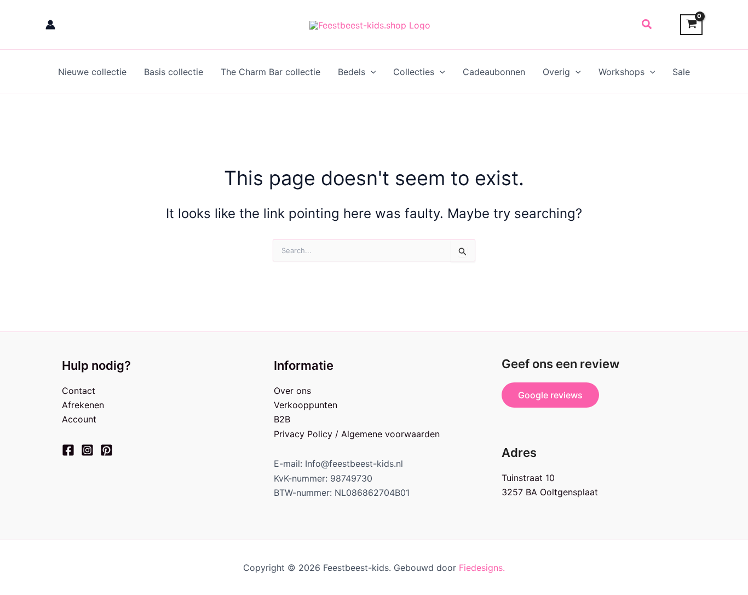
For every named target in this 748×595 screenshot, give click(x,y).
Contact (78, 390)
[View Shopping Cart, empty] (691, 25)
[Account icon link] (50, 25)
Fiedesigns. (482, 567)
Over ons (292, 390)
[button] (647, 24)
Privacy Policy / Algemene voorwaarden (357, 433)
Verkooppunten (305, 404)
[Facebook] (68, 450)
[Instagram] (87, 450)
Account (79, 419)
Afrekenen (83, 404)
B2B (282, 419)
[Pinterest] (106, 450)
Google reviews (550, 395)
